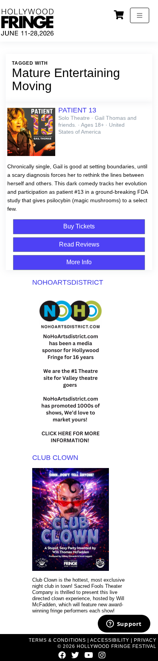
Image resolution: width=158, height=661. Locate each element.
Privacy (145, 640)
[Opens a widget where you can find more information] (123, 624)
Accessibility (109, 640)
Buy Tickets (79, 226)
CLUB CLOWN (55, 457)
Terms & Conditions (57, 640)
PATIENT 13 (77, 110)
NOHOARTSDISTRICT (67, 282)
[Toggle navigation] (139, 15)
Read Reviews (79, 244)
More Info (79, 262)
